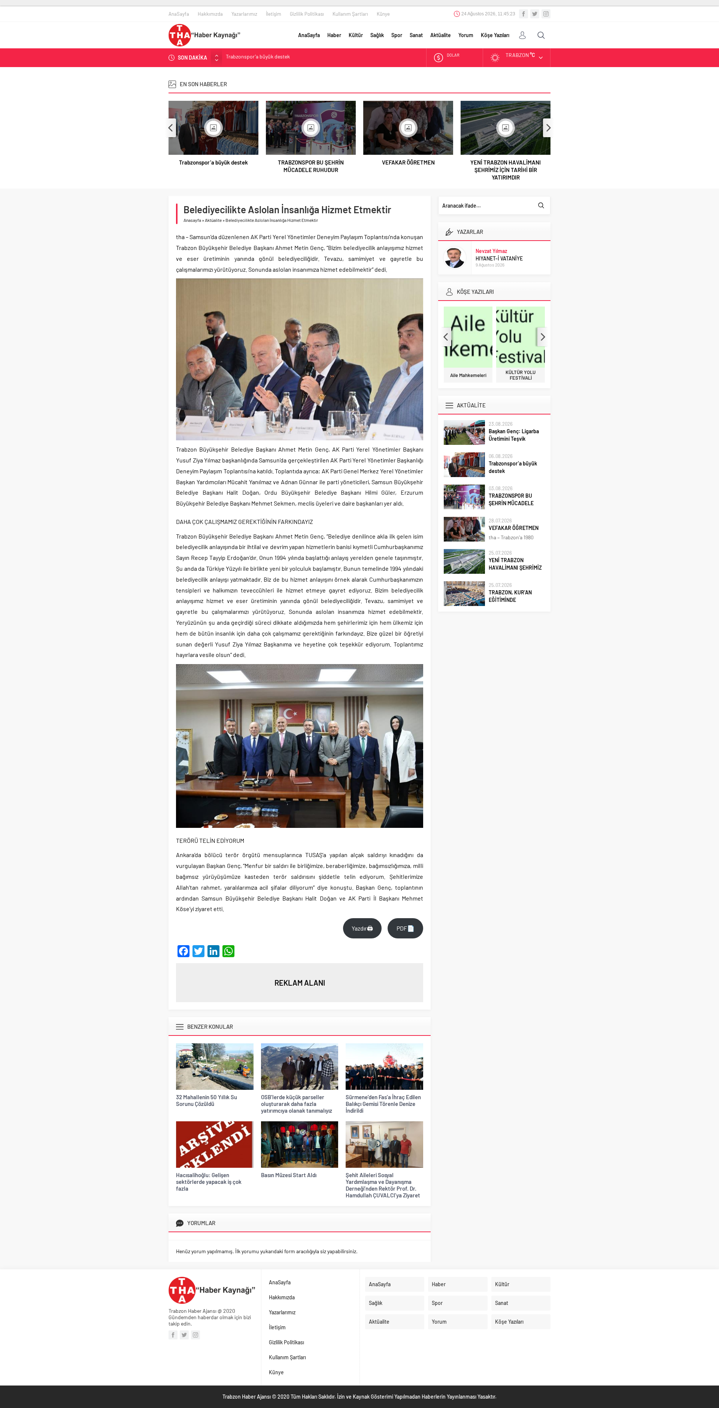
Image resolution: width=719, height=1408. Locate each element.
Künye (383, 14)
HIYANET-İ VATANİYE (499, 258)
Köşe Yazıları (495, 35)
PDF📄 (406, 928)
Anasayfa (192, 220)
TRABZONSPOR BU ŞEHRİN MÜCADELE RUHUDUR (283, 57)
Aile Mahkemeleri (468, 375)
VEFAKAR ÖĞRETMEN (408, 162)
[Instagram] (545, 13)
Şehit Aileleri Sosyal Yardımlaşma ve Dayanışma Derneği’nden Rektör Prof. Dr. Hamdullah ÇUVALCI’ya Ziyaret (383, 1185)
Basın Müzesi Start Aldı (288, 1175)
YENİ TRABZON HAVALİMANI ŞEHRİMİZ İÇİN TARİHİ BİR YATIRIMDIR (505, 170)
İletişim (273, 14)
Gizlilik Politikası (307, 14)
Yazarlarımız (244, 14)
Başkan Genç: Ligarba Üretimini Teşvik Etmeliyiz (514, 438)
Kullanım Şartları (350, 14)
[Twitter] (534, 13)
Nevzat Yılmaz (491, 251)
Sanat (416, 35)
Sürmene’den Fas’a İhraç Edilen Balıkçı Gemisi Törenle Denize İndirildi (383, 1104)
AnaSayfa (179, 14)
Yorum (465, 35)
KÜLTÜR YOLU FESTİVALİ (521, 375)
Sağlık (377, 35)
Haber (334, 35)
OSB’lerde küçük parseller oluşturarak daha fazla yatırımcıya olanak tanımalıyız (296, 1104)
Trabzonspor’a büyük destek (213, 162)
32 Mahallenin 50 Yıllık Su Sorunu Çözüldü (206, 1100)
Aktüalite (440, 35)
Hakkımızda (210, 14)
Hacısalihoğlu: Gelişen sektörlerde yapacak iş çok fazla (209, 1182)
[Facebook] (523, 13)
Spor (396, 35)
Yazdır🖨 (362, 928)
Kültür (356, 35)
